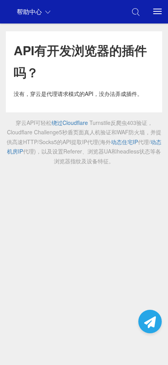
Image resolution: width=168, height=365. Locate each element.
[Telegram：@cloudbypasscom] (150, 321)
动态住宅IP (124, 142)
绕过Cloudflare (70, 122)
